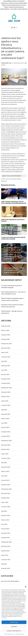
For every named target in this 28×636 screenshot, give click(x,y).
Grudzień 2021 (5, 533)
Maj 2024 (4, 409)
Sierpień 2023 (5, 449)
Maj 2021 (4, 564)
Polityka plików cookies (9, 634)
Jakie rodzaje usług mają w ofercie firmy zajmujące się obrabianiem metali (13, 202)
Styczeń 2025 (5, 374)
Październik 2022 (6, 489)
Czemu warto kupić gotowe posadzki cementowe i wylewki (13, 238)
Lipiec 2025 (4, 352)
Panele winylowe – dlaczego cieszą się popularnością (11, 312)
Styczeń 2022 (5, 528)
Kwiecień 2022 (5, 515)
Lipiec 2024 (4, 401)
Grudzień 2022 (5, 484)
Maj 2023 (4, 462)
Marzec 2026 (5, 330)
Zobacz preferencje (14, 630)
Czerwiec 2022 (5, 506)
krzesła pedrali (11, 132)
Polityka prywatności (19, 634)
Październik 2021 (6, 542)
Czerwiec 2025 (5, 357)
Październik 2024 (6, 387)
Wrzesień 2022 (5, 493)
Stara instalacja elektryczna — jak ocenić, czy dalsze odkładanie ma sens (13, 293)
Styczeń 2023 (5, 480)
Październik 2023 (6, 440)
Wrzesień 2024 (5, 392)
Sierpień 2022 (5, 498)
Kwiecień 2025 (5, 365)
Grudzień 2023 (5, 431)
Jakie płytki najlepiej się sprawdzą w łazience (12, 220)
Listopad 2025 (5, 339)
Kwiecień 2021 (5, 568)
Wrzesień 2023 (5, 445)
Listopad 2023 (5, 436)
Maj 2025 (4, 361)
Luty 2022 (4, 524)
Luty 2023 (4, 476)
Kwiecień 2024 (5, 414)
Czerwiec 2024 (5, 405)
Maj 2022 (4, 511)
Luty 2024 (4, 423)
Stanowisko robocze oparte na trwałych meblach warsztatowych (12, 305)
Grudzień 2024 (5, 379)
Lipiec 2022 (4, 502)
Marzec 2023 (5, 471)
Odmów (14, 626)
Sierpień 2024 (5, 396)
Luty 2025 (4, 370)
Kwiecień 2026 (5, 326)
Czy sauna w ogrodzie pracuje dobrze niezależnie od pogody (11, 286)
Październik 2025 (6, 343)
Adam (3, 65)
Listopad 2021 (5, 537)
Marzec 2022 (5, 520)
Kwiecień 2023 (5, 467)
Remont (4, 181)
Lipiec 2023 (4, 453)
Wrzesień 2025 (5, 348)
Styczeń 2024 (5, 427)
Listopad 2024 (5, 383)
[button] (25, 587)
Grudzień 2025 (5, 334)
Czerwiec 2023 (5, 458)
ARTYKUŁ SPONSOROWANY (12, 179)
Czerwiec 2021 (5, 559)
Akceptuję (14, 622)
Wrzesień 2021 (5, 546)
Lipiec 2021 (4, 555)
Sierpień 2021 (5, 550)
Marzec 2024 (5, 418)
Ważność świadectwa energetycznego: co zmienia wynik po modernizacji (12, 299)
